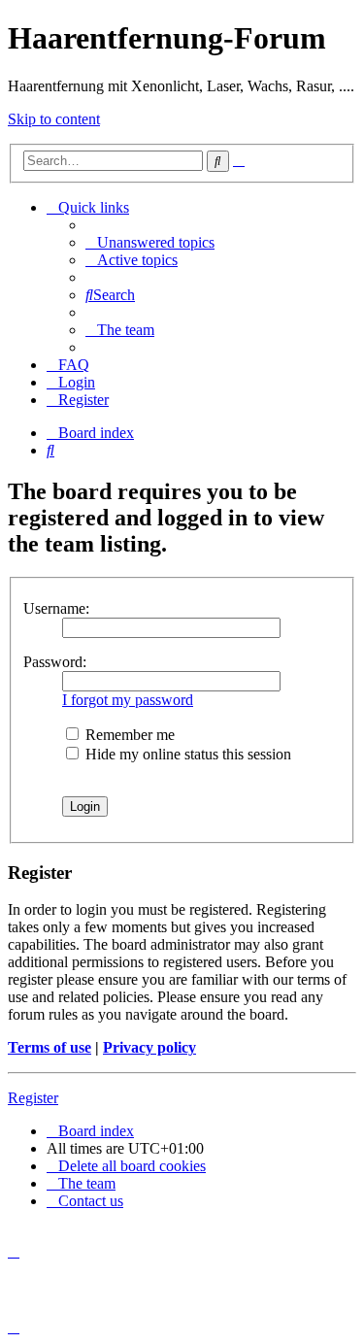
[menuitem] (150, 242)
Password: (54, 662)
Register (33, 1098)
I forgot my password (127, 699)
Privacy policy (149, 1047)
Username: (56, 608)
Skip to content (54, 119)
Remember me (128, 734)
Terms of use (49, 1047)
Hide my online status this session (186, 754)
